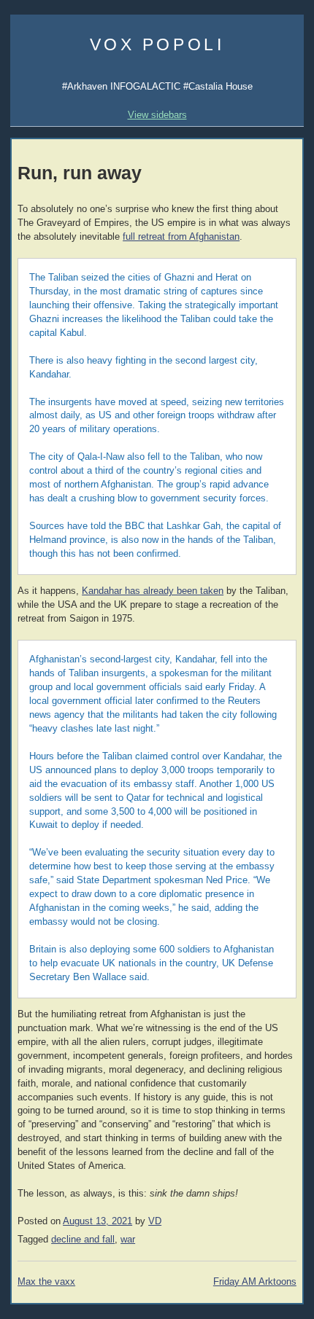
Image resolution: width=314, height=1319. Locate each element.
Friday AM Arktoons (254, 1282)
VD (154, 1221)
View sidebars (157, 114)
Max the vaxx (46, 1282)
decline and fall (83, 1239)
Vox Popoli (157, 44)
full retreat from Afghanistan (181, 237)
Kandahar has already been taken (152, 591)
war (127, 1239)
